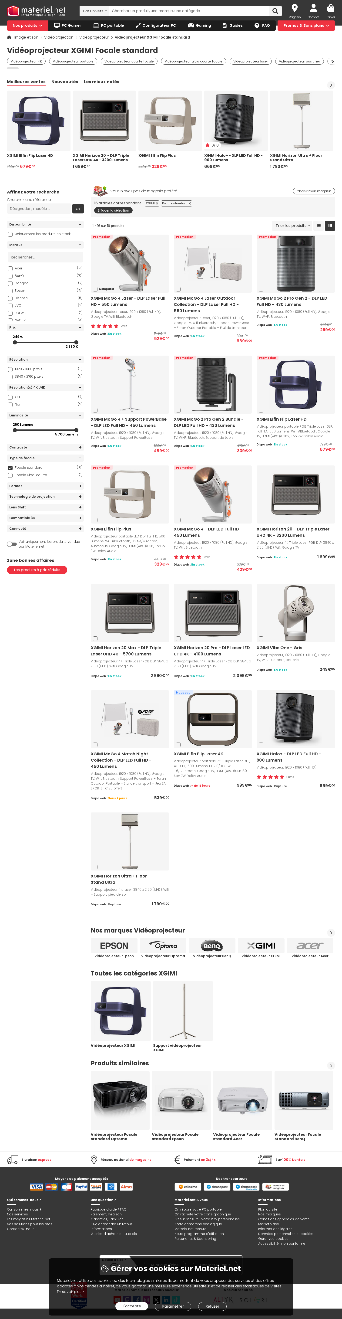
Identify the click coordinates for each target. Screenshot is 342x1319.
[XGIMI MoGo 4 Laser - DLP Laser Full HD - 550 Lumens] (130, 263)
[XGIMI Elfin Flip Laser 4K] (213, 719)
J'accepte (131, 1306)
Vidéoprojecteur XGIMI (261, 956)
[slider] (15, 342)
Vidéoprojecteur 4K (26, 61)
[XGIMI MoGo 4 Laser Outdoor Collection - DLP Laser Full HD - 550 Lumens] (213, 263)
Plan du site (267, 1209)
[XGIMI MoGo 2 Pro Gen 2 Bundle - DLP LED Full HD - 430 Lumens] (213, 384)
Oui (49, 396)
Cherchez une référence (29, 199)
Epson (49, 290)
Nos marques (269, 1214)
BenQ (49, 275)
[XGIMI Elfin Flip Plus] (130, 494)
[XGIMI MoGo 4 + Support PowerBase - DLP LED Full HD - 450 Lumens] (130, 384)
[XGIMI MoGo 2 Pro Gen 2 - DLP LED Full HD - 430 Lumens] (296, 263)
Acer (49, 268)
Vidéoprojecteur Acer (310, 956)
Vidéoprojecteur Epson (114, 956)
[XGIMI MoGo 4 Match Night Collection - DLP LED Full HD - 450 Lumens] (130, 719)
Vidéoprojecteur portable (73, 61)
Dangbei (49, 283)
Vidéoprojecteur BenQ (212, 956)
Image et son (26, 37)
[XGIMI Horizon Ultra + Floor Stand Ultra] (130, 841)
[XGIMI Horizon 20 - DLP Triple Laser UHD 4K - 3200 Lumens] (296, 494)
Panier (330, 17)
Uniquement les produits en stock (43, 234)
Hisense (49, 297)
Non (49, 404)
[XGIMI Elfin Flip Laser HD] (296, 384)
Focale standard (49, 467)
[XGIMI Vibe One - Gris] (296, 613)
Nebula (49, 320)
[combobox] (94, 11)
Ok (78, 208)
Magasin (295, 17)
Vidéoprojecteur (94, 37)
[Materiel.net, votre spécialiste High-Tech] (36, 11)
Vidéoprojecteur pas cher (299, 61)
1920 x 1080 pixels (49, 369)
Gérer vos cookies (273, 1238)
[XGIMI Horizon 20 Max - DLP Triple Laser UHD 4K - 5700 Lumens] (130, 613)
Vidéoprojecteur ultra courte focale (193, 61)
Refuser (212, 1306)
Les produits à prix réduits (37, 570)
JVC (49, 305)
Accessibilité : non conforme (281, 1243)
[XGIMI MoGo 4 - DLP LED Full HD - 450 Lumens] (213, 494)
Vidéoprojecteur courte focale (129, 61)
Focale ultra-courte (49, 474)
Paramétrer (173, 1306)
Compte (313, 17)
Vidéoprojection (59, 37)
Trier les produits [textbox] (291, 225)
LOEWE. (49, 312)
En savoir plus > (70, 1291)
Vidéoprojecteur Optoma (163, 956)
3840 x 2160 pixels (49, 376)
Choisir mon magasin (314, 191)
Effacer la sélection (113, 210)
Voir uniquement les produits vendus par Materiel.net (49, 544)
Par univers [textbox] (93, 11)
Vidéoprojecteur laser (250, 61)
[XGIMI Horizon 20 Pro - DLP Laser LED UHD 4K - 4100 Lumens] (213, 613)
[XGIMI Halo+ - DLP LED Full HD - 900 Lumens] (296, 719)
